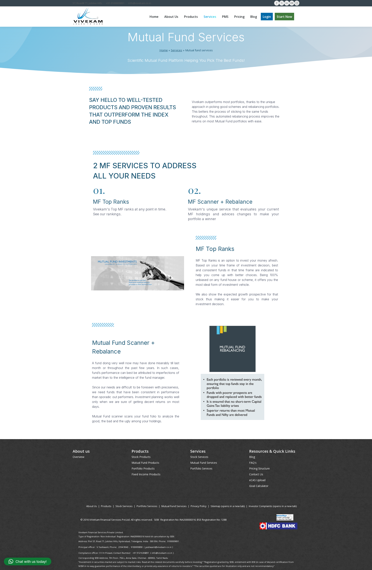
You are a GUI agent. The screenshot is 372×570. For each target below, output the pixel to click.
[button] (27, 561)
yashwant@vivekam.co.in (158, 547)
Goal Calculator (258, 486)
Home (163, 50)
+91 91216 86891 (141, 552)
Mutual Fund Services (203, 462)
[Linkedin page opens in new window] (286, 3)
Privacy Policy (199, 506)
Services (176, 50)
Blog (252, 457)
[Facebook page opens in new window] (276, 3)
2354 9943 (123, 547)
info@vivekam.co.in (139, 3)
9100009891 (173, 541)
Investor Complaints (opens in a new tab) (273, 506)
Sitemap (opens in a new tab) (228, 506)
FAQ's (253, 462)
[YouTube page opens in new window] (291, 3)
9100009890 (137, 547)
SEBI (156, 519)
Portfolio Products (143, 468)
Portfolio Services (201, 468)
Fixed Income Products (146, 474)
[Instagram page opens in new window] (296, 3)
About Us (91, 506)
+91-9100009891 (115, 3)
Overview (78, 457)
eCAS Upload (257, 480)
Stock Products (141, 457)
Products (106, 506)
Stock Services (199, 457)
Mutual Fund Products (145, 462)
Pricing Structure (259, 468)
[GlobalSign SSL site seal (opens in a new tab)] (285, 518)
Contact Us (256, 474)
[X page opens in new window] (281, 3)
